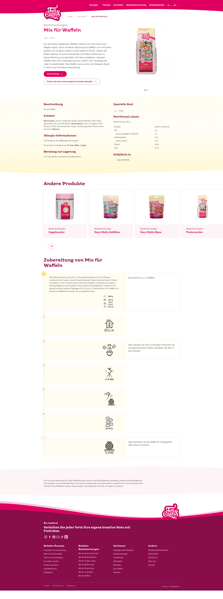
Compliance (70, 585)
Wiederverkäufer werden (158, 550)
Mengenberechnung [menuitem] (136, 5)
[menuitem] (175, 5)
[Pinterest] (54, 537)
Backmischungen (120, 554)
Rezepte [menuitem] (94, 5)
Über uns (152, 561)
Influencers (152, 558)
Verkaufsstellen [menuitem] (156, 5)
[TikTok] (62, 537)
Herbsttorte (48, 572)
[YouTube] (58, 537)
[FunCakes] (52, 12)
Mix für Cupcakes (86, 572)
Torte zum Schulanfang (53, 558)
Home (70, 17)
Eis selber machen (51, 561)
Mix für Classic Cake (87, 561)
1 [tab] (145, 90)
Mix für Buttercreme (86, 565)
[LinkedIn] (66, 537)
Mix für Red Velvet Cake (88, 553)
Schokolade (118, 558)
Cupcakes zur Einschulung (55, 550)
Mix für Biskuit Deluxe (87, 557)
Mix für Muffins (84, 576)
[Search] (168, 5)
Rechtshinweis (58, 585)
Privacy (46, 585)
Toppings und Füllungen (123, 550)
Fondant (116, 572)
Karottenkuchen (50, 569)
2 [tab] (147, 90)
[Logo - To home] (170, 512)
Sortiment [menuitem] (118, 5)
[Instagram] (46, 537)
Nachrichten (153, 554)
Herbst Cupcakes (51, 565)
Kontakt (151, 565)
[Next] (51, 246)
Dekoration (117, 561)
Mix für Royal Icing (86, 568)
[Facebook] (50, 537)
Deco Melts (118, 569)
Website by (170, 586)
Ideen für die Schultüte (53, 554)
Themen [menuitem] (106, 5)
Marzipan (117, 565)
